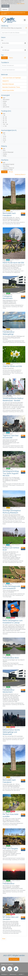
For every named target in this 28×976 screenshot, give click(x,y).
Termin (11, 58)
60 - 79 (5, 120)
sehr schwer (6, 107)
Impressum (4, 974)
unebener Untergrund (8, 168)
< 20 (4, 115)
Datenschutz (13, 974)
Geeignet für (5, 81)
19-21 (4, 138)
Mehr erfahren (20, 3)
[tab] (14, 77)
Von (2, 40)
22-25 (4, 140)
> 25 (4, 142)
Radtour (4, 58)
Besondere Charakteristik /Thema (11, 87)
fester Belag (6, 166)
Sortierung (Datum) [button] (20, 174)
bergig (4, 156)
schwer (5, 105)
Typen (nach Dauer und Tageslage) (11, 77)
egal (4, 97)
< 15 (4, 134)
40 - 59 (5, 119)
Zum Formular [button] (13, 959)
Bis (2, 47)
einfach (5, 101)
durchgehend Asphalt (8, 164)
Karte (11, 172)
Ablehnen (4, 9)
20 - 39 (5, 117)
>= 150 (4, 126)
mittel (4, 103)
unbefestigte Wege (8, 169)
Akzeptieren (5, 6)
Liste (5, 172)
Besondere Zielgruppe (8, 84)
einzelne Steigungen (8, 152)
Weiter (3, 938)
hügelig (5, 154)
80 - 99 (5, 122)
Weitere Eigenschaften (8, 90)
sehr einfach (6, 99)
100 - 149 (5, 124)
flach (4, 150)
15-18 (4, 136)
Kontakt (21, 974)
